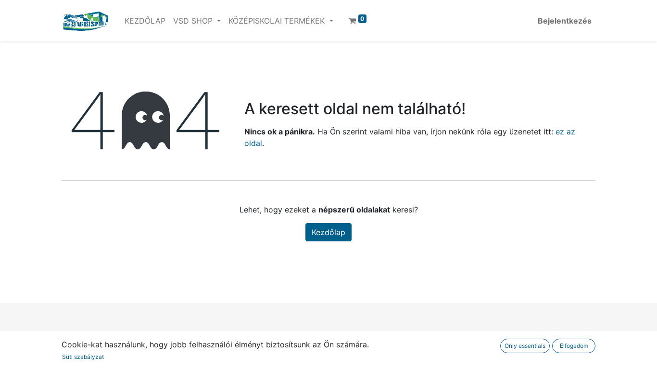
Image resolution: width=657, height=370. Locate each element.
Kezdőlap (328, 232)
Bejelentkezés (565, 21)
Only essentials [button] (525, 345)
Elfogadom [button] (574, 345)
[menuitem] (145, 20)
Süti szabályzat (83, 356)
